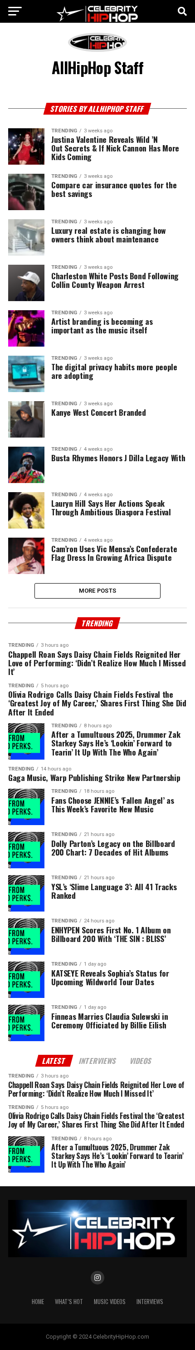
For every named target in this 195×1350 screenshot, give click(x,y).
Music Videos (110, 1301)
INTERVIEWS (149, 1301)
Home (38, 1301)
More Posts (98, 590)
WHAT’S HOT (69, 1301)
